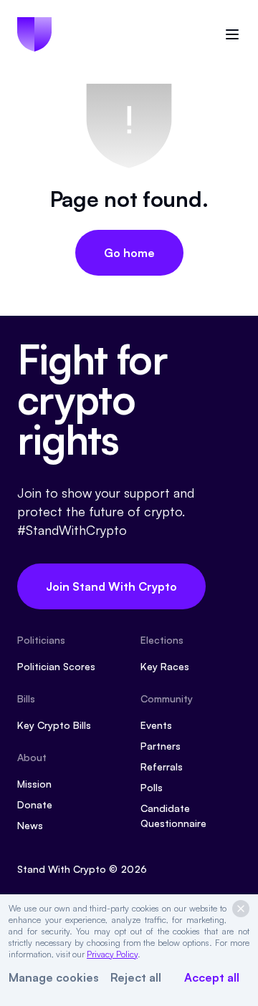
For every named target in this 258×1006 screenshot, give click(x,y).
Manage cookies (54, 977)
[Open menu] (232, 34)
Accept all (211, 977)
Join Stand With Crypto (111, 586)
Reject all (135, 977)
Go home (129, 253)
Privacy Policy (112, 954)
